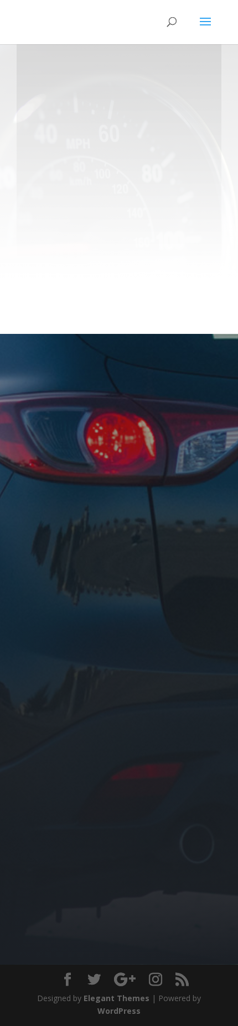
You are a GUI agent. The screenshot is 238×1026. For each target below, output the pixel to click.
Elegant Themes (116, 998)
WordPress (119, 1011)
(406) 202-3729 (154, 188)
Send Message (159, 923)
